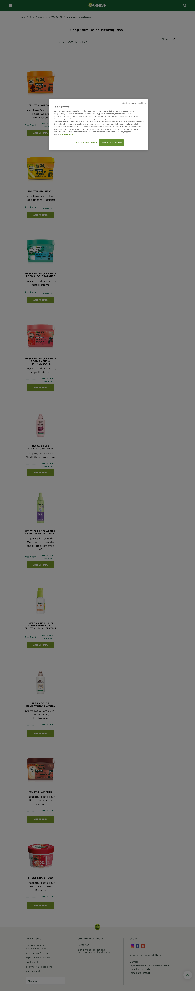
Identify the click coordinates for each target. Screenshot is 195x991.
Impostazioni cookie (86, 142)
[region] (98, 124)
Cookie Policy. (66, 134)
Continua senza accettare (134, 103)
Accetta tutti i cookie (111, 142)
